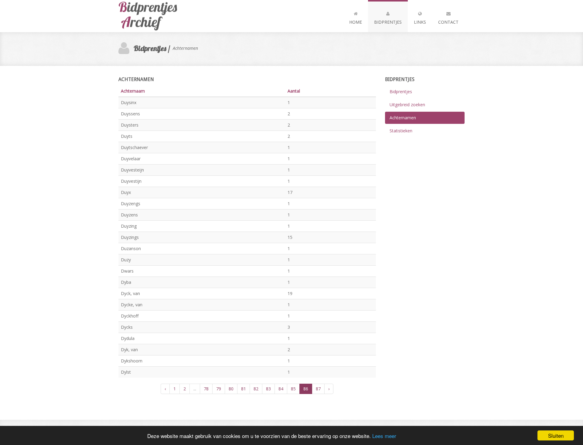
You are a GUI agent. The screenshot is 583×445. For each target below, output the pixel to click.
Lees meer (384, 436)
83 (268, 389)
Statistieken (401, 131)
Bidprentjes (388, 22)
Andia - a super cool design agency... (151, 16)
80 (231, 389)
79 (218, 389)
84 (280, 389)
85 (293, 389)
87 (318, 389)
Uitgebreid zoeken (407, 104)
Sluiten (556, 435)
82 (256, 389)
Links (420, 22)
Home (355, 22)
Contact (448, 22)
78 (206, 389)
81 (243, 389)
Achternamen (403, 118)
